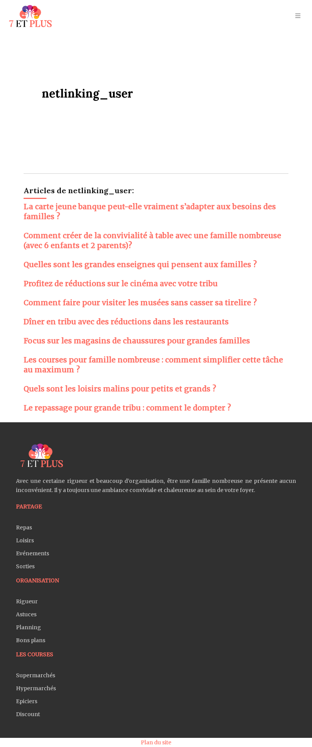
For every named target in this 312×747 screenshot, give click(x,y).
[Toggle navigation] (298, 15)
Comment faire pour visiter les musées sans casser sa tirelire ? (140, 302)
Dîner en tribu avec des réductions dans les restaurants (126, 321)
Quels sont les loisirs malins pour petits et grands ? (120, 388)
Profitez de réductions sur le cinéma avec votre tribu (121, 283)
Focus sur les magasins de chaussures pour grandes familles (137, 340)
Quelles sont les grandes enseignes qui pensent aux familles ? (140, 264)
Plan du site (156, 742)
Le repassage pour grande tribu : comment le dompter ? (127, 407)
